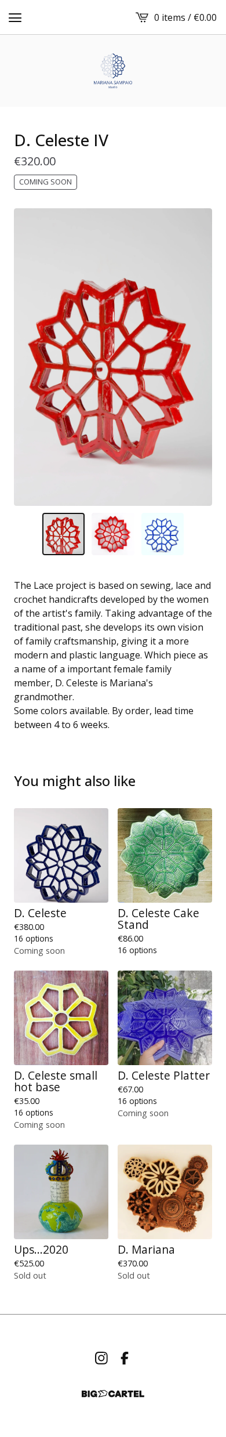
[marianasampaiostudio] (113, 70)
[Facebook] (124, 1358)
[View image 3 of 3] (162, 534)
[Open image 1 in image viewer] (113, 357)
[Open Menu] (15, 17)
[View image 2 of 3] (113, 534)
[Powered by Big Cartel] (113, 1393)
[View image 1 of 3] (63, 534)
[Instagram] (101, 1358)
